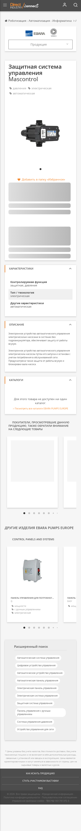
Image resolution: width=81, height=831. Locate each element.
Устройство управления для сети (35, 729)
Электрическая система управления (37, 695)
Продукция (39, 44)
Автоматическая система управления (38, 657)
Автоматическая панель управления (37, 680)
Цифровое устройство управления (36, 665)
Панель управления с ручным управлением (33, 712)
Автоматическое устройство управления (40, 673)
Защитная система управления (34, 703)
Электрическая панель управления (37, 688)
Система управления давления (34, 721)
